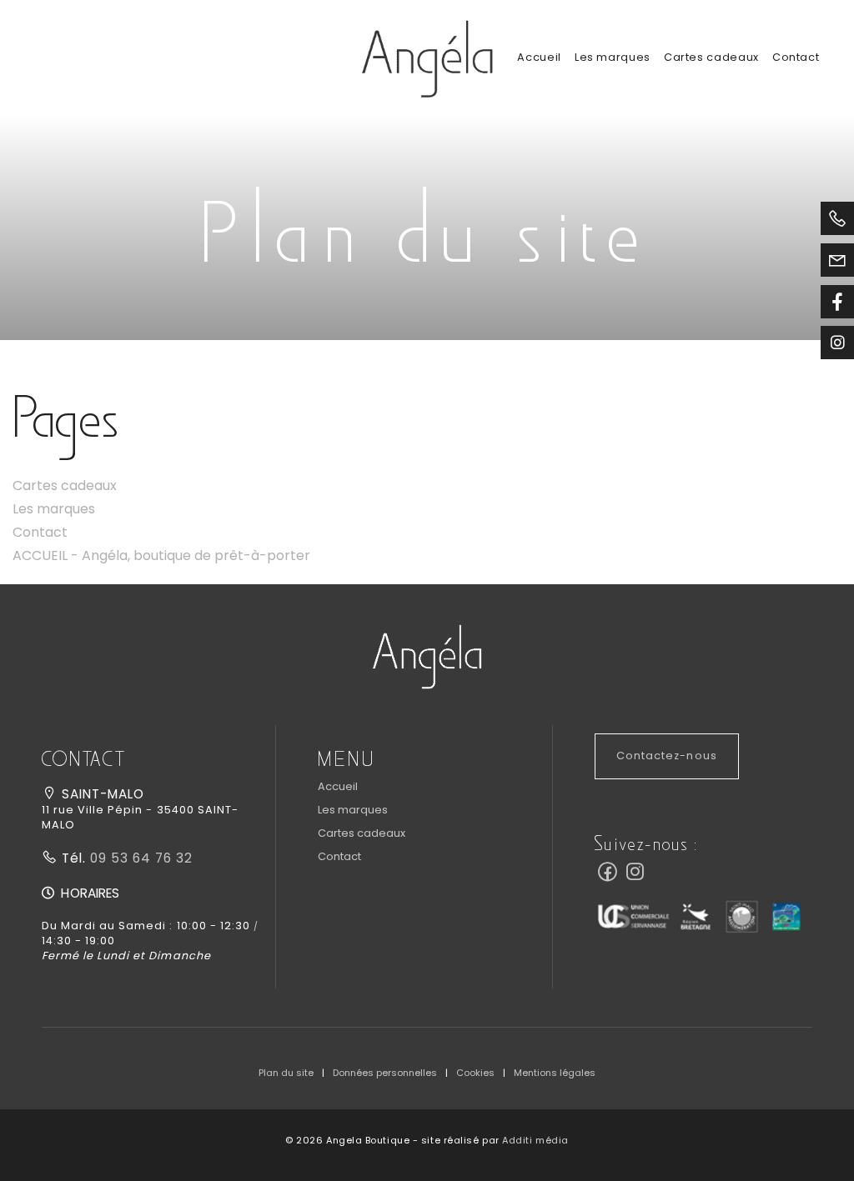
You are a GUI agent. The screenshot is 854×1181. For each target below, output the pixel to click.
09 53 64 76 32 (139, 858)
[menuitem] (538, 57)
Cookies (475, 1072)
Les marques (613, 57)
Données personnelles (385, 1072)
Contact (795, 57)
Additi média (535, 1140)
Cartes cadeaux (711, 57)
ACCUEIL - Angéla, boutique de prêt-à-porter (161, 555)
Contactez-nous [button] (666, 755)
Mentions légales (554, 1072)
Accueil (538, 57)
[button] (427, 655)
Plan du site (286, 1072)
